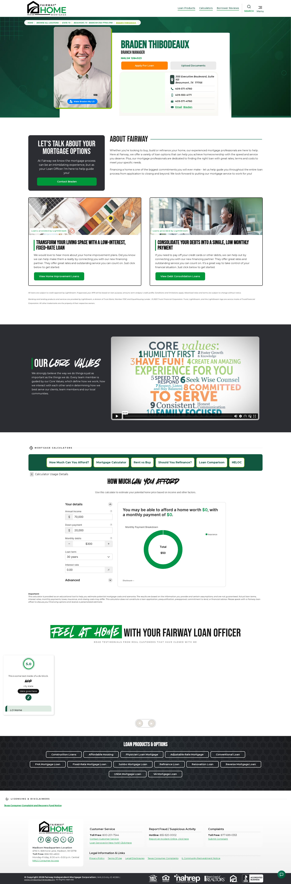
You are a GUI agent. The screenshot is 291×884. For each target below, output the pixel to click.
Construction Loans (63, 754)
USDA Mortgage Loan (127, 774)
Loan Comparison (211, 462)
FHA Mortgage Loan (47, 764)
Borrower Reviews (228, 8)
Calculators (206, 8)
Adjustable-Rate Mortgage (186, 754)
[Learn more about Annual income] (111, 511)
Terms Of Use (115, 858)
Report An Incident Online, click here (169, 839)
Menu (260, 11)
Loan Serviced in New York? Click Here (111, 843)
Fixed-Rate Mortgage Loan (89, 764)
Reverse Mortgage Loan (241, 764)
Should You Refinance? (175, 462)
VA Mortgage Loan (165, 774)
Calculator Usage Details (51, 474)
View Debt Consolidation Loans (180, 276)
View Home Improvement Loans (59, 276)
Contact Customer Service (104, 839)
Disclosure (128, 580)
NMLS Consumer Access (46, 860)
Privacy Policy (96, 858)
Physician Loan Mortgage (142, 754)
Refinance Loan (169, 764)
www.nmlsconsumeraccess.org (39, 879)
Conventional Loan (228, 754)
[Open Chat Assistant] (282, 875)
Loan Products (186, 8)
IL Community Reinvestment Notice (201, 858)
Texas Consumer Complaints (163, 858)
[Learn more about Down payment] (111, 525)
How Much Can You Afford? (69, 462)
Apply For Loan (144, 65)
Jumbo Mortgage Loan (133, 764)
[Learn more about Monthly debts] (111, 538)
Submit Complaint (218, 839)
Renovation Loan (202, 764)
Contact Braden (67, 181)
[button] (69, 544)
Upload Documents (193, 65)
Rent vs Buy (142, 462)
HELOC (237, 462)
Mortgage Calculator (111, 462)
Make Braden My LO (84, 101)
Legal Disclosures (134, 858)
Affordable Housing (101, 754)
